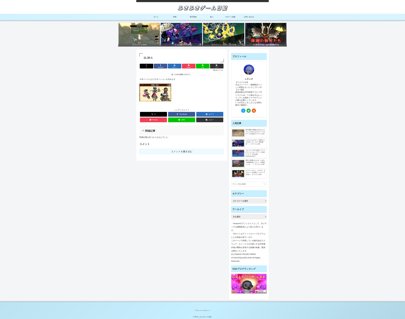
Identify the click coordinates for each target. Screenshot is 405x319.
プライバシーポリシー (202, 310)
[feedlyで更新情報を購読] (248, 111)
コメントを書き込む (181, 151)
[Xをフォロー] (243, 111)
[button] (216, 66)
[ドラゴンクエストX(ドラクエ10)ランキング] (249, 293)
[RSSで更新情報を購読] (254, 111)
